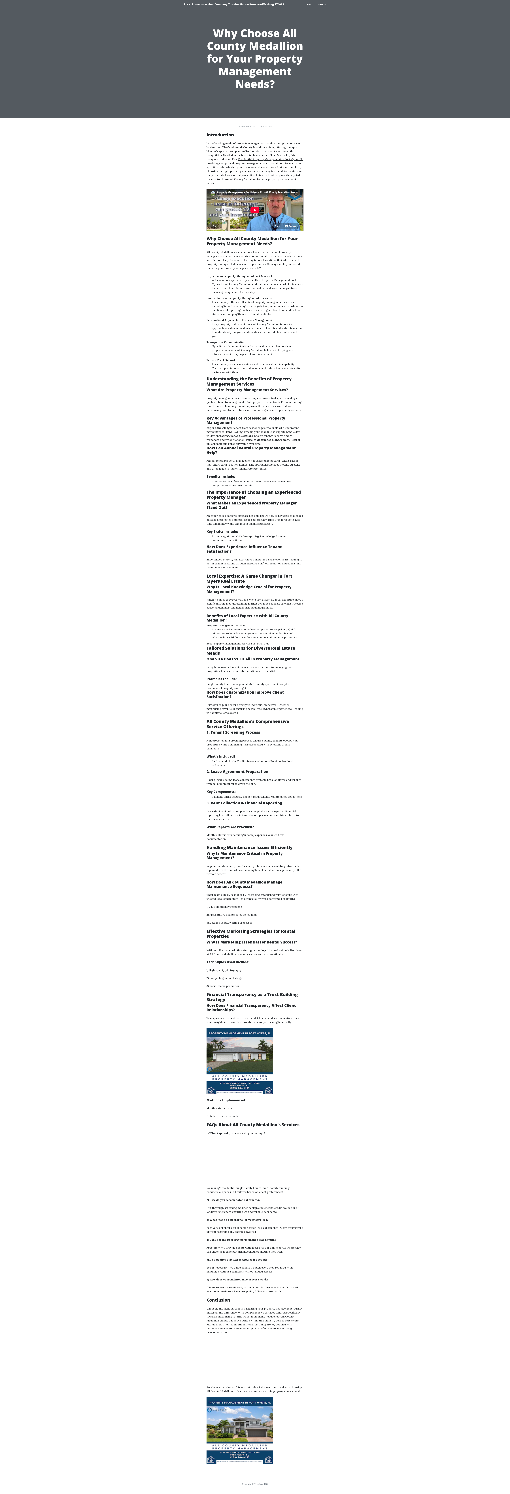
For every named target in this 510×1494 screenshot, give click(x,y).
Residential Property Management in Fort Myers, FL (270, 159)
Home (308, 4)
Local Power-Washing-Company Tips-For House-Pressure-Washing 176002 (234, 4)
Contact (321, 4)
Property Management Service (226, 625)
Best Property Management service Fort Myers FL (238, 643)
